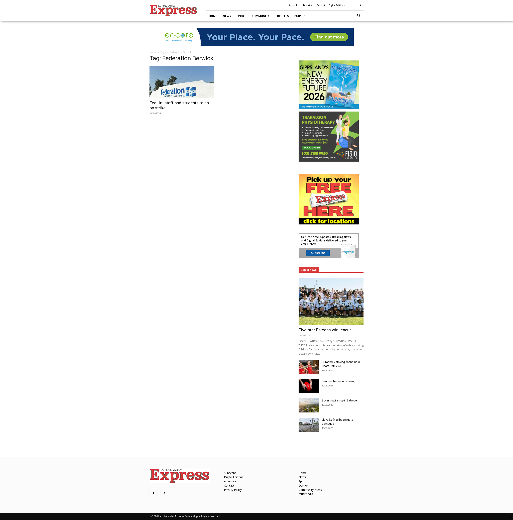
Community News (310, 490)
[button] (359, 16)
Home (213, 16)
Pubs (298, 16)
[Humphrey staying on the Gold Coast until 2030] (309, 367)
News (227, 16)
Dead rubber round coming (338, 381)
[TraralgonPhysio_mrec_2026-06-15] (329, 160)
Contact (321, 5)
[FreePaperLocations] (329, 223)
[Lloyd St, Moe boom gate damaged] (309, 425)
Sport (241, 16)
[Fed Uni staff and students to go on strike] (181, 82)
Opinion (304, 485)
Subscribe (293, 5)
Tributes (282, 16)
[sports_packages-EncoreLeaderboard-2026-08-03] (256, 37)
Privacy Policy (233, 490)
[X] (360, 5)
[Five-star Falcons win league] (331, 301)
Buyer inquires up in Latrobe (339, 400)
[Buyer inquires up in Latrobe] (309, 405)
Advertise (308, 5)
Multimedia (306, 494)
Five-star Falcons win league (325, 330)
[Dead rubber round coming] (309, 386)
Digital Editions (336, 5)
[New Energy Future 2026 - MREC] (329, 109)
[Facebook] (354, 5)
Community (261, 16)
